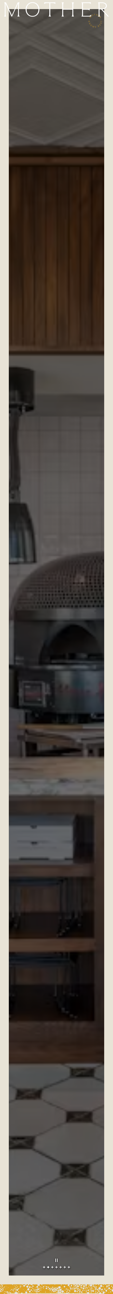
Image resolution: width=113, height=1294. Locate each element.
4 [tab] (56, 1267)
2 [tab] (48, 1267)
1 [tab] (44, 1267)
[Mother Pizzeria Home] (56, 9)
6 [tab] (64, 1267)
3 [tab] (52, 1267)
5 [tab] (60, 1267)
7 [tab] (69, 1267)
